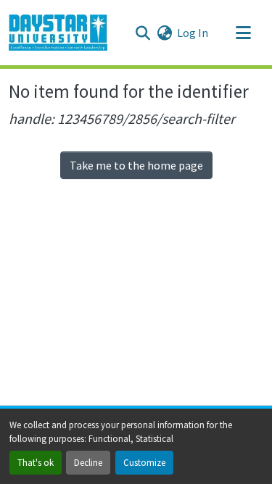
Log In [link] (192, 32)
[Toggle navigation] (243, 32)
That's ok (35, 462)
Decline (88, 462)
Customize (144, 462)
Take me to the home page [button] (136, 165)
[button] (58, 32)
